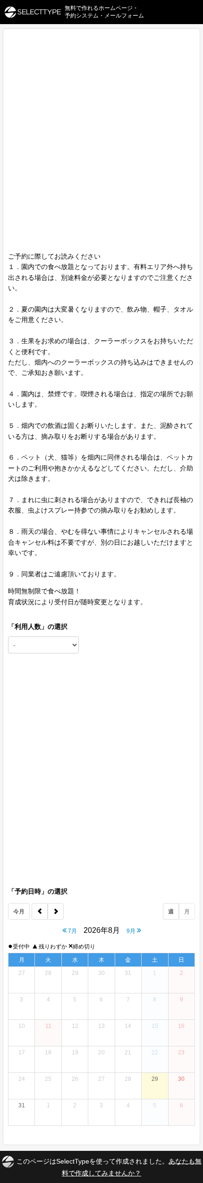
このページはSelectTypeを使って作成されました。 (109, 1166)
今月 (19, 911)
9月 (132, 931)
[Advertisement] (101, 144)
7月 (72, 931)
